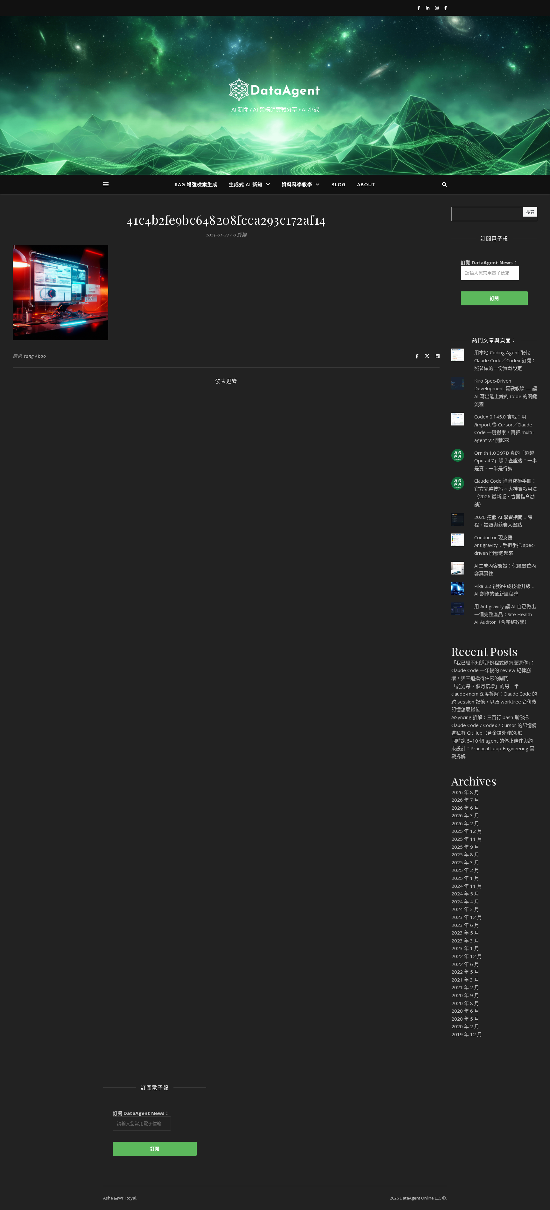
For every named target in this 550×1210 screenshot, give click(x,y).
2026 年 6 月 (465, 808)
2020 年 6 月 (465, 1011)
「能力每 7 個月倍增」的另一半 (485, 686)
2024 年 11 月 (466, 886)
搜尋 (530, 212)
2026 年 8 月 (465, 792)
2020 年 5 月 (465, 1019)
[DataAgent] (275, 89)
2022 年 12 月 (466, 956)
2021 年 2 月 (465, 987)
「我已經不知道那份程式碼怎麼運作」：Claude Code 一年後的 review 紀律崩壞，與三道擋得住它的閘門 (493, 670)
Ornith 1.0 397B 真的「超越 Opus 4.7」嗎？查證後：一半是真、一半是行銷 (505, 461)
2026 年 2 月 (465, 823)
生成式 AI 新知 (246, 184)
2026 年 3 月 (465, 815)
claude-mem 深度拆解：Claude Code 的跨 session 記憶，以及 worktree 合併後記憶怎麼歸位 (494, 701)
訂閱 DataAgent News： (489, 262)
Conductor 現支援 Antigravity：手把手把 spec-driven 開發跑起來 (504, 545)
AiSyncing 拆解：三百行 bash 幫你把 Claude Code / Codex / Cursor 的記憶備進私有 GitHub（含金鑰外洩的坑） (494, 725)
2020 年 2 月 (465, 1026)
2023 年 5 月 (465, 932)
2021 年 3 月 (465, 979)
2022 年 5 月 (465, 972)
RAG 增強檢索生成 (196, 184)
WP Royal (127, 1198)
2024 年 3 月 (465, 909)
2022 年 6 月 (465, 964)
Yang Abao (35, 356)
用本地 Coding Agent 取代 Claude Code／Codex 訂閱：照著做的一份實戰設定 (505, 360)
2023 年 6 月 (465, 925)
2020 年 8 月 (465, 1003)
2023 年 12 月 (466, 917)
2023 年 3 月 (465, 940)
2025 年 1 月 (465, 878)
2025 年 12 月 (466, 831)
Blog (338, 184)
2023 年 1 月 (465, 948)
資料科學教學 (297, 184)
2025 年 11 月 (466, 839)
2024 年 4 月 (465, 901)
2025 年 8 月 (465, 854)
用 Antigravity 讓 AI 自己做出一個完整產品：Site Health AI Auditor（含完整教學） (505, 614)
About (366, 184)
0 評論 (240, 234)
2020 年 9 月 (465, 995)
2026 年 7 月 (465, 800)
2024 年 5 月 (465, 893)
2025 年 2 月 (465, 870)
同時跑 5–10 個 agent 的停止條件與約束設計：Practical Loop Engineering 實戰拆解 (492, 748)
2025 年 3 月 (465, 862)
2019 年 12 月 (466, 1034)
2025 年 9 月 (465, 847)
